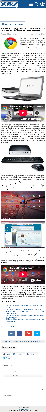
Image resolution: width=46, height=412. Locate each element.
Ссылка (17, 375)
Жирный (6, 375)
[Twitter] (37, 333)
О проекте (26, 409)
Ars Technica (12, 327)
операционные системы (34, 341)
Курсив (9, 375)
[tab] (6, 354)
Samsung (22, 341)
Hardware (18, 24)
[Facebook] (19, 333)
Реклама (19, 409)
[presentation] (6, 354)
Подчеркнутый (13, 375)
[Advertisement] (23, 14)
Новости (6, 24)
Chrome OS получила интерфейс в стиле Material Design (25, 309)
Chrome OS (9, 341)
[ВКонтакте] (11, 333)
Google (15, 341)
